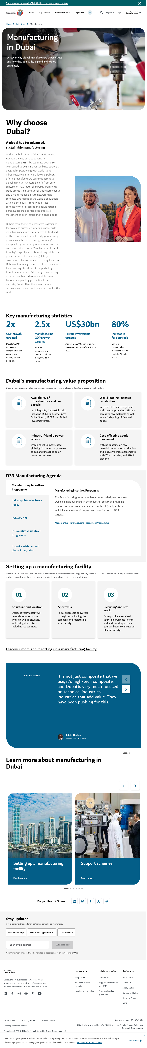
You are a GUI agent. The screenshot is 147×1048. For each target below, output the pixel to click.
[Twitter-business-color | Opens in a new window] (98, 901)
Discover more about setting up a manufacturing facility (51, 649)
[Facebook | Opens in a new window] (12, 993)
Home (31, 12)
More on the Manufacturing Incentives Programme (82, 523)
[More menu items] (90, 12)
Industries (20, 24)
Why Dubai (43, 12)
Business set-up (61, 12)
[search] (101, 12)
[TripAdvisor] (26, 993)
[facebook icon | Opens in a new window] (90, 901)
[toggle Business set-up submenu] (69, 12)
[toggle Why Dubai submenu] (49, 12)
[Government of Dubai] (14, 12)
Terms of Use (71, 953)
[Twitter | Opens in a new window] (33, 993)
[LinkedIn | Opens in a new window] (5, 993)
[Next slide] (126, 679)
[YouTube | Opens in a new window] (39, 993)
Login (119, 12)
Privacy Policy (133, 1025)
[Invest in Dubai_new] (9, 971)
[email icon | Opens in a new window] (107, 901)
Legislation (79, 12)
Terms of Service (130, 1028)
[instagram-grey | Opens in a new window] (19, 993)
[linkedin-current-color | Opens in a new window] (74, 901)
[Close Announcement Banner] (139, 3)
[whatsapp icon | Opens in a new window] (82, 901)
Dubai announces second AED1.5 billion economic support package (37, 3)
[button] (135, 1040)
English (109, 12)
